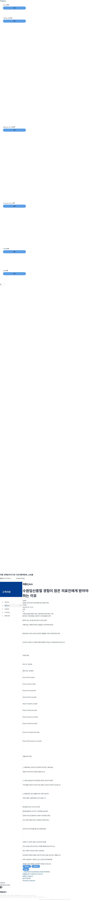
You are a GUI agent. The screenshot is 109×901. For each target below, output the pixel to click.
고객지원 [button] (5, 248)
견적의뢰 (7, 602)
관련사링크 (7, 616)
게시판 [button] (4, 270)
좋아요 (27, 866)
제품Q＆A (7, 605)
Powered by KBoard (29, 880)
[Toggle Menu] (14, 8)
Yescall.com (64, 899)
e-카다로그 (7, 612)
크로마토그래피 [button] (6, 18)
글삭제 (29, 878)
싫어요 (36, 866)
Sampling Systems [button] (8, 203)
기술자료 (7, 609)
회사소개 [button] (5, 5)
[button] (8, 5)
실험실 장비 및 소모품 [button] (8, 127)
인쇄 (26, 869)
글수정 (24, 878)
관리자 (68, 899)
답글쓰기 (30, 876)
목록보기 (25, 876)
